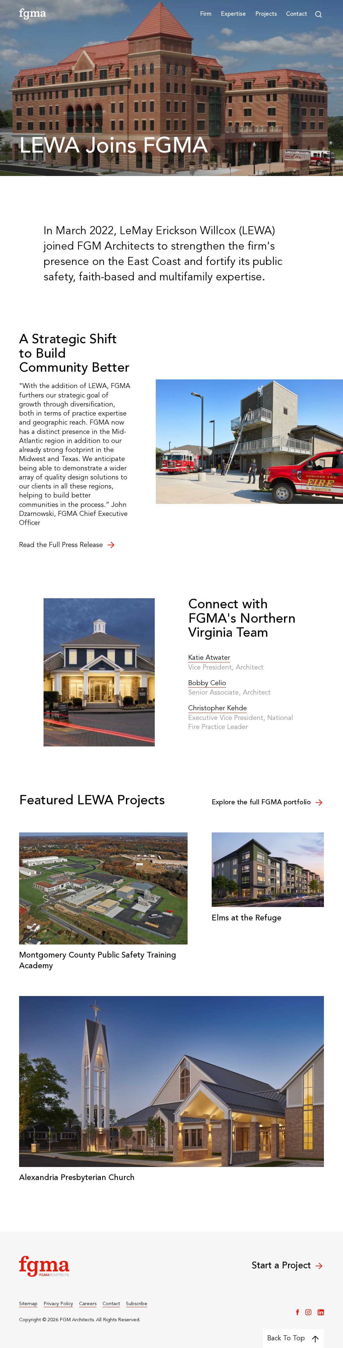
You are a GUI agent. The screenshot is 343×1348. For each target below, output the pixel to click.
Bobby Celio (207, 683)
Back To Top (286, 1338)
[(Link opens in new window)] (297, 1312)
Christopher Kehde (217, 708)
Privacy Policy (58, 1304)
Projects (266, 14)
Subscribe (136, 1304)
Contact (296, 14)
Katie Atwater (209, 658)
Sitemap (28, 1304)
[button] (206, 14)
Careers (87, 1304)
